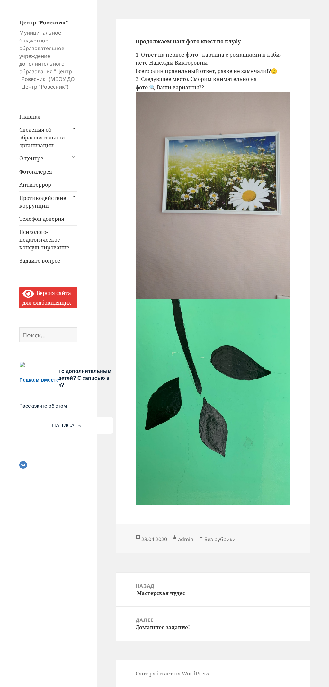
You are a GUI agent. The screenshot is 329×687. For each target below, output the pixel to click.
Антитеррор (35, 184)
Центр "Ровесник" (43, 22)
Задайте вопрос (39, 260)
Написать (66, 425)
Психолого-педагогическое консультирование (44, 239)
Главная (29, 116)
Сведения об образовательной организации (42, 137)
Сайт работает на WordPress (172, 673)
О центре (31, 158)
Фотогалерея (35, 171)
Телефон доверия (41, 218)
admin (185, 539)
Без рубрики (220, 539)
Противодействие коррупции (42, 201)
